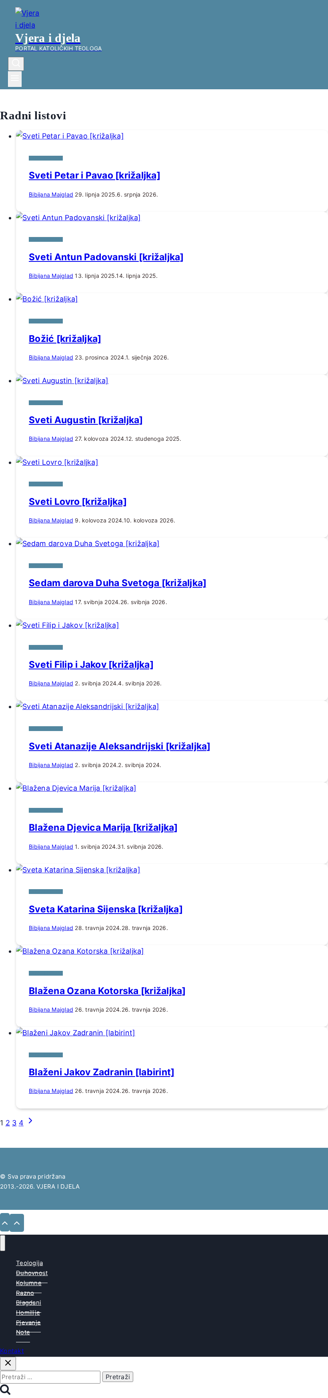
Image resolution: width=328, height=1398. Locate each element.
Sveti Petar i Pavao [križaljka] (94, 175)
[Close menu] (2, 1243)
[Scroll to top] (5, 1222)
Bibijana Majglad (51, 194)
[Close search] (8, 1363)
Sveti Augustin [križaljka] (86, 420)
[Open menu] (15, 79)
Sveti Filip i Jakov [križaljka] (91, 664)
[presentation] (172, 136)
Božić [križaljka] (65, 338)
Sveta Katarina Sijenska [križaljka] (106, 909)
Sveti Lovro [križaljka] (78, 501)
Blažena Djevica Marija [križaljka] (103, 827)
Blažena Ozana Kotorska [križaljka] (107, 990)
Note (23, 1332)
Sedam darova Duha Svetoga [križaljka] (117, 583)
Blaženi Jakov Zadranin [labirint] (101, 1072)
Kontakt (12, 1351)
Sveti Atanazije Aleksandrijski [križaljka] (120, 746)
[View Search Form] (16, 64)
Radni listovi (46, 158)
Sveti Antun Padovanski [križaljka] (106, 257)
